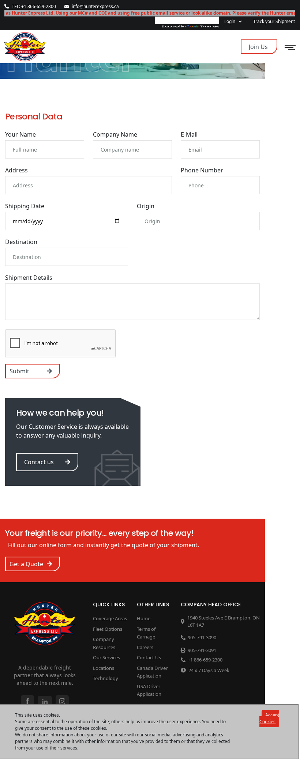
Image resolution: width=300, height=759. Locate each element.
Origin (145, 206)
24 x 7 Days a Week (208, 670)
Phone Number (202, 170)
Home (143, 618)
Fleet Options (107, 629)
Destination (21, 242)
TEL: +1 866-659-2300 (34, 6)
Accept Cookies (269, 718)
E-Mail (189, 134)
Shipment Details (28, 278)
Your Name (20, 134)
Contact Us (149, 657)
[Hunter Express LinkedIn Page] (45, 702)
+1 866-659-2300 (205, 659)
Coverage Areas (110, 618)
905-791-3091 (202, 650)
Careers (145, 647)
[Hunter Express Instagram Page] (62, 701)
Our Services (106, 657)
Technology (105, 678)
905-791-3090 (202, 637)
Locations (103, 668)
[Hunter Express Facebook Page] (27, 701)
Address (16, 170)
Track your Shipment (274, 21)
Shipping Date (24, 206)
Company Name (115, 134)
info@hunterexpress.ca (95, 6)
